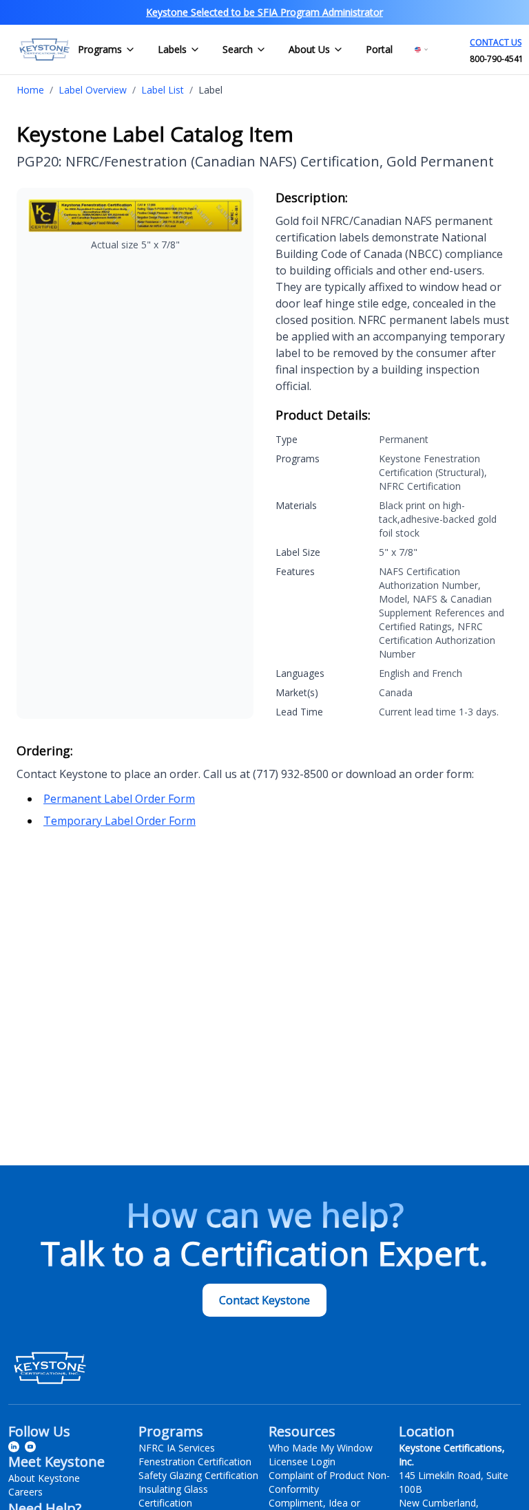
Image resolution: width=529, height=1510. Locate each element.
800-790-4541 (496, 59)
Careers (25, 1491)
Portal (379, 49)
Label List (162, 89)
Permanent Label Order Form (119, 798)
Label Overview (93, 89)
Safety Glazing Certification (198, 1475)
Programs (100, 49)
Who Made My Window (321, 1447)
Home (30, 89)
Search (237, 49)
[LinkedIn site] (13, 1446)
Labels (172, 49)
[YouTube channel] (30, 1446)
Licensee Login (302, 1461)
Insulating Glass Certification (173, 1495)
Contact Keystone (264, 1300)
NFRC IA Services (176, 1447)
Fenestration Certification (194, 1461)
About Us (309, 49)
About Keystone (44, 1478)
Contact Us (495, 42)
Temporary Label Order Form (119, 820)
